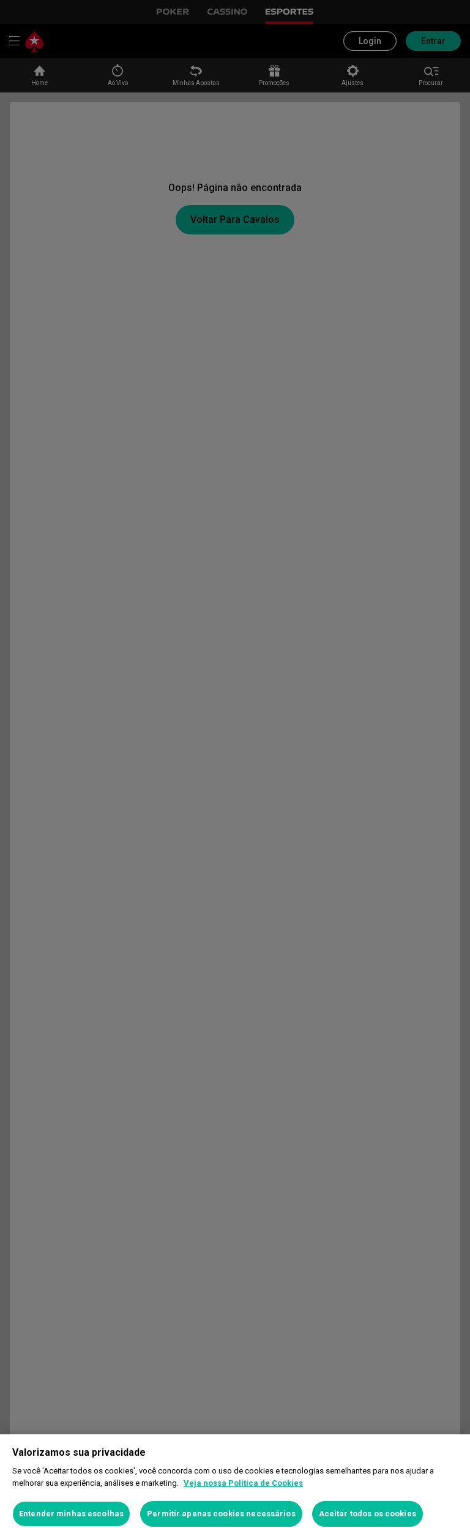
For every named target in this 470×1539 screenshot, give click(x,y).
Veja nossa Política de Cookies (243, 1483)
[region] (235, 1486)
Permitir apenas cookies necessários (221, 1513)
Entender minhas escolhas (71, 1513)
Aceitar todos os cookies (367, 1513)
